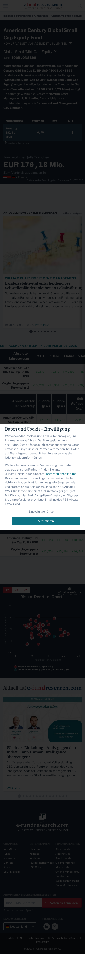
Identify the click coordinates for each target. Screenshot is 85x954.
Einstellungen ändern (42, 511)
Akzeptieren (46, 521)
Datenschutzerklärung (61, 473)
